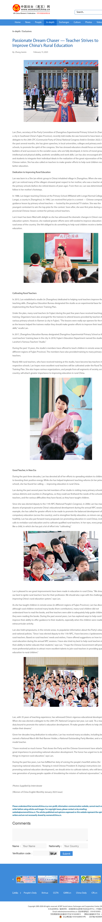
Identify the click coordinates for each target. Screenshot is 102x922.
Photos (88, 22)
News (27, 22)
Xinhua (45, 893)
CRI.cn (94, 893)
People (38, 22)
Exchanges (64, 22)
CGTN (55, 893)
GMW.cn (67, 893)
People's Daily (30, 893)
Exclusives (27, 31)
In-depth (50, 22)
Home (18, 22)
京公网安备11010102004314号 (74, 917)
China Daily (81, 893)
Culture (77, 22)
